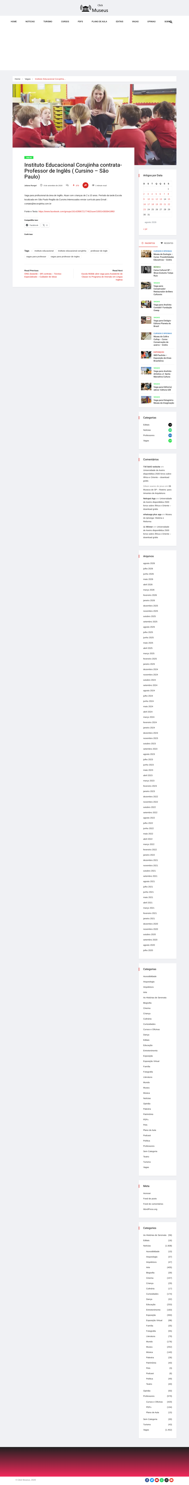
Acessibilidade (150, 976)
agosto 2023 (149, 754)
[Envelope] (171, 1480)
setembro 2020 (150, 940)
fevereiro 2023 (150, 786)
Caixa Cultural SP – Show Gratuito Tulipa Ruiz (163, 273)
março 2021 (148, 908)
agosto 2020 (149, 945)
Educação (148, 1045)
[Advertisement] (94, 49)
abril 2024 (148, 712)
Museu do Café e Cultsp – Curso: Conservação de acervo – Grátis (161, 341)
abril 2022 (148, 839)
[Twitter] (152, 1480)
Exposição (159, 352)
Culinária (147, 1019)
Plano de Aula (99, 21)
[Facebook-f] (147, 1480)
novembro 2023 (150, 738)
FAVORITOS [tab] (149, 243)
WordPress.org (150, 1209)
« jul (145, 229)
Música (157, 267)
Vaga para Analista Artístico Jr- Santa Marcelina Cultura (162, 374)
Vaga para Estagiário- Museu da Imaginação (164, 402)
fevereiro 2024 (150, 722)
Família (146, 1066)
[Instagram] (166, 1480)
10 (149, 199)
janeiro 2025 (149, 664)
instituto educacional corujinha (72, 251)
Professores (148, 435)
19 (157, 204)
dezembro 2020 (150, 924)
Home (14, 21)
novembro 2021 (150, 865)
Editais (119, 21)
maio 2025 (148, 643)
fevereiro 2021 (150, 913)
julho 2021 (148, 886)
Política (146, 1141)
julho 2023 (148, 759)
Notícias (147, 430)
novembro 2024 (150, 674)
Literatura (147, 1077)
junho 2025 (148, 637)
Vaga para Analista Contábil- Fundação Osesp (163, 307)
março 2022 (148, 844)
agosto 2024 (149, 690)
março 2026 (148, 590)
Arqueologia (148, 981)
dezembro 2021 (150, 860)
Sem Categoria (150, 1151)
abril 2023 (148, 775)
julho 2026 (148, 568)
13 (161, 199)
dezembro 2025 (150, 606)
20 (161, 204)
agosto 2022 (149, 818)
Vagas (135, 21)
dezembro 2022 (150, 796)
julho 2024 (148, 696)
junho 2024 (148, 701)
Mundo (146, 1082)
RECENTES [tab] (168, 243)
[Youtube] (157, 1480)
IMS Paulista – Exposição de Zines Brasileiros (162, 358)
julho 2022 (148, 823)
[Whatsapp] (162, 1480)
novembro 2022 (150, 802)
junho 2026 (148, 574)
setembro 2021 (150, 876)
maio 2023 (148, 770)
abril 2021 (148, 902)
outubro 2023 (149, 743)
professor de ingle (99, 251)
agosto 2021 (149, 881)
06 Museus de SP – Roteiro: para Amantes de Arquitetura (157, 489)
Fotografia (148, 1072)
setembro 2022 (150, 812)
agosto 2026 (149, 563)
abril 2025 (148, 648)
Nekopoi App (149, 498)
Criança (146, 1013)
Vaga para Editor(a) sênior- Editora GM (163, 388)
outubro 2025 (149, 616)
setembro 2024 (150, 685)
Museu (146, 1088)
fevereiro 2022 (150, 849)
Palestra (147, 1109)
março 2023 (148, 780)
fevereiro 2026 (150, 595)
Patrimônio (148, 1114)
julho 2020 (148, 950)
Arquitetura (148, 987)
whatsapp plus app (152, 514)
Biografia (147, 1003)
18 (152, 204)
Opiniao (151, 21)
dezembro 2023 (150, 733)
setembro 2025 (150, 621)
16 (144, 204)
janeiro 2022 (149, 855)
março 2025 (148, 653)
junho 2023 (148, 765)
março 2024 (148, 717)
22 (169, 204)
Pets (145, 1125)
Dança (146, 1034)
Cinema (146, 1008)
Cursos (65, 21)
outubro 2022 (149, 807)
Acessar (147, 1193)
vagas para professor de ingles (65, 256)
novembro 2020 (150, 929)
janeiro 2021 (149, 918)
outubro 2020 (149, 934)
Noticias (30, 21)
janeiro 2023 (149, 791)
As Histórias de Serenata (154, 997)
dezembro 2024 (150, 669)
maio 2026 (148, 579)
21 (165, 204)
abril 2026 (148, 584)
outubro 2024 (149, 680)
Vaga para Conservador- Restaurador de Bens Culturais (163, 290)
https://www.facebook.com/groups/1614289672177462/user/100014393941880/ (77, 211)
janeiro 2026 (149, 600)
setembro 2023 (150, 749)
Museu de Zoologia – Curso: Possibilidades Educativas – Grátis (164, 257)
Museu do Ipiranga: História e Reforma (157, 518)
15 (169, 199)
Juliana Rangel (30, 186)
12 (157, 199)
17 (149, 204)
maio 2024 (148, 706)
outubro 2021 (149, 871)
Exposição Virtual (151, 1061)
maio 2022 (148, 833)
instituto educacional (44, 251)
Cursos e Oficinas (163, 251)
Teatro (146, 1156)
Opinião (146, 1103)
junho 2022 (148, 828)
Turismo (47, 21)
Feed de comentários (153, 1204)
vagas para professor (36, 256)
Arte (145, 992)
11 (152, 199)
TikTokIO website (151, 466)
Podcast (147, 1135)
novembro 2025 (150, 611)
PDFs (80, 21)
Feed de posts (150, 1198)
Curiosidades (149, 1024)
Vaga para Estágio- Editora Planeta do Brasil (162, 323)
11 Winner (148, 527)
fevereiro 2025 (150, 659)
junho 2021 (148, 892)
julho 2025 (148, 632)
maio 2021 (148, 897)
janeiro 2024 (149, 727)
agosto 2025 (149, 627)
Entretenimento (150, 1050)
